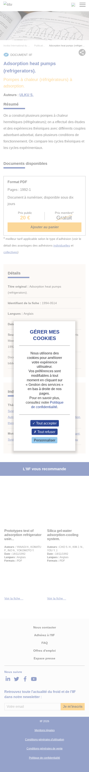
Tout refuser (46, 431)
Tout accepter (46, 423)
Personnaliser (44, 440)
